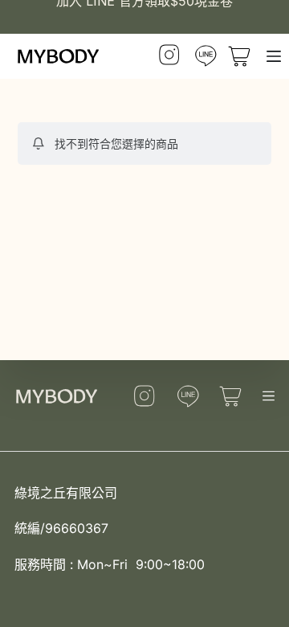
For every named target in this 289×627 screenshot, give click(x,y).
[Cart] (234, 396)
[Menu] (274, 56)
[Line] (205, 56)
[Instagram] (169, 56)
